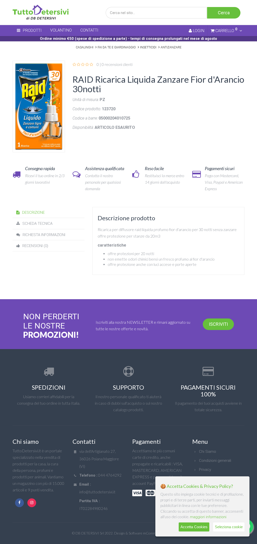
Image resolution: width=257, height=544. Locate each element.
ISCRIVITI (218, 324)
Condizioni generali (215, 460)
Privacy (205, 469)
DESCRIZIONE (33, 212)
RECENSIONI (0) (35, 246)
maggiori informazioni (208, 517)
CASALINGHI (84, 47)
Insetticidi (148, 47)
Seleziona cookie (229, 527)
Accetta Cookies (194, 527)
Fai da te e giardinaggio (117, 47)
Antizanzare (171, 47)
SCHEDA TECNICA (37, 223)
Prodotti (32, 30)
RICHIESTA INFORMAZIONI (44, 235)
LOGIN (198, 30)
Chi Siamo (207, 451)
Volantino (61, 30)
